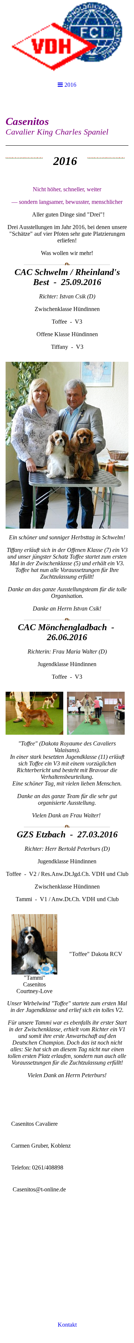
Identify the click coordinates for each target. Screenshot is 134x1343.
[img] (67, 37)
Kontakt (67, 1325)
